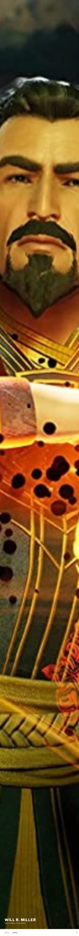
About (7, 932)
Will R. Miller (20, 920)
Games (15, 932)
